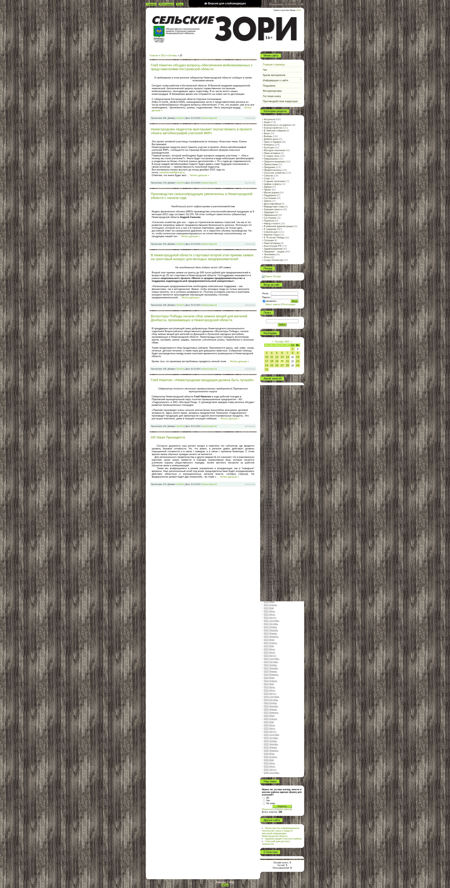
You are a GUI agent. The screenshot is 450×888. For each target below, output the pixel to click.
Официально (271, 215)
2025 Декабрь (271, 744)
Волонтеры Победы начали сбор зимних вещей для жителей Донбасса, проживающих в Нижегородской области (199, 318)
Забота (267, 201)
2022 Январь (270, 595)
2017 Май (269, 418)
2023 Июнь (269, 649)
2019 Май (269, 494)
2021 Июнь (269, 573)
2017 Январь (270, 405)
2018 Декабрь (271, 478)
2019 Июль (269, 500)
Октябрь (172, 55)
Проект (267, 189)
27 (282, 365)
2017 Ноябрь (270, 437)
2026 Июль (269, 766)
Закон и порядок (272, 142)
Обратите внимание (274, 161)
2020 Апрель (270, 529)
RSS (299, 10)
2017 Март (269, 411)
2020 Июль (269, 538)
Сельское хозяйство (274, 172)
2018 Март (269, 449)
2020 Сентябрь (271, 544)
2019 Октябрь (271, 510)
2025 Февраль (271, 712)
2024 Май (269, 684)
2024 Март (269, 677)
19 (276, 361)
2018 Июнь (269, 459)
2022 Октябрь (271, 624)
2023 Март (269, 639)
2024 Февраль (271, 674)
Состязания (270, 198)
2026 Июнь (269, 763)
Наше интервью (272, 153)
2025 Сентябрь (271, 734)
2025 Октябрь (271, 738)
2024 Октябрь (271, 700)
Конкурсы (269, 144)
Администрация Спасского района (283, 838)
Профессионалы (272, 170)
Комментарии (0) (209, 118)
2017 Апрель (270, 415)
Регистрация (166, 4)
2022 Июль (269, 614)
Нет (268, 800)
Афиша (268, 187)
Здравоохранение (273, 248)
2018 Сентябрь (271, 468)
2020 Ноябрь (270, 551)
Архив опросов (284, 809)
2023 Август (270, 655)
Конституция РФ (272, 246)
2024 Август (270, 693)
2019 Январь (270, 481)
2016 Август (270, 389)
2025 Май (269, 722)
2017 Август (270, 427)
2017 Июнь (269, 421)
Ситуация (269, 240)
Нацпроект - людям (274, 251)
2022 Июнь (269, 611)
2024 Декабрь (271, 706)
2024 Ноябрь (270, 703)
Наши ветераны (272, 243)
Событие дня (271, 232)
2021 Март (269, 563)
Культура (269, 147)
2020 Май (269, 532)
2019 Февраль (271, 484)
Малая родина (271, 192)
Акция (267, 122)
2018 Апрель (270, 453)
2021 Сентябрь (271, 582)
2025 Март (269, 715)
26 (276, 365)
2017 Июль (269, 424)
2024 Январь (270, 671)
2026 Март (269, 753)
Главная (151, 4)
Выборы (268, 136)
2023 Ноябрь (270, 665)
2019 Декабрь (271, 516)
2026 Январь (270, 747)
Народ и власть (272, 223)
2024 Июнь (269, 687)
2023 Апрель (270, 643)
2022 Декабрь (271, 630)
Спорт (267, 178)
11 (271, 356)
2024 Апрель (270, 681)
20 (282, 361)
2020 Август (270, 541)
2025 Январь (270, 709)
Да (267, 797)
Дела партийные (272, 203)
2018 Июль (269, 462)
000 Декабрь (270, 386)
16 (297, 356)
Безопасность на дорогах (277, 125)
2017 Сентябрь (271, 430)
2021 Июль (269, 576)
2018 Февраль (271, 446)
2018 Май (269, 456)
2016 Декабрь (271, 402)
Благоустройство (273, 127)
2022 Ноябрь (270, 627)
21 (287, 361)
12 (276, 356)
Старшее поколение (274, 181)
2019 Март (269, 487)
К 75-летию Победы (274, 237)
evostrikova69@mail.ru (172, 172)
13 (282, 356)
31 (266, 369)
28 (287, 365)
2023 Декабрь (271, 668)
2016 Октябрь (271, 396)
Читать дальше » (199, 175)
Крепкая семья (272, 234)
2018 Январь (270, 443)
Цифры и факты (272, 184)
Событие (268, 175)
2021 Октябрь (271, 586)
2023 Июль (269, 652)
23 (297, 361)
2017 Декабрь (271, 440)
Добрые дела (271, 139)
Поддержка (270, 195)
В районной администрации (278, 226)
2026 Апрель (270, 757)
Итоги (267, 257)
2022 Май (269, 608)
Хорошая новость (273, 209)
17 (266, 361)
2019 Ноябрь (270, 513)
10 (266, 356)
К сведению (270, 229)
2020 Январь (270, 519)
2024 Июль (269, 690)
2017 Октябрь (271, 434)
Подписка (269, 220)
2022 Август (270, 617)
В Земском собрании (275, 130)
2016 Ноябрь (270, 399)
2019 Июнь (269, 497)
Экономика (269, 254)
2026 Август (270, 769)
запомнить (271, 301)
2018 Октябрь (271, 472)
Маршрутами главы (274, 206)
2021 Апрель (270, 567)
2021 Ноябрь (270, 589)
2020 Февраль (271, 522)
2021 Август (270, 579)
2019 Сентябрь (271, 506)
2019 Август (270, 503)
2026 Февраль (271, 750)
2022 (163, 55)
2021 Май (269, 570)
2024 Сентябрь (271, 696)
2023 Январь (270, 633)
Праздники (269, 167)
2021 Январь (270, 557)
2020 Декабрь (271, 554)
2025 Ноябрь (270, 741)
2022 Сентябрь (271, 620)
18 (271, 361)
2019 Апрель (270, 491)
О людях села (271, 156)
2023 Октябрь (271, 662)
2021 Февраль (271, 560)
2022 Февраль (271, 598)
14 (287, 356)
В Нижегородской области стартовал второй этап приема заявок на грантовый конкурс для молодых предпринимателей (202, 257)
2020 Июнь (269, 535)
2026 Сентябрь (271, 772)
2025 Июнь (269, 725)
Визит (267, 133)
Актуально (269, 119)
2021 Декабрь (271, 592)
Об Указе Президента (168, 437)
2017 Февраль (271, 408)
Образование (271, 158)
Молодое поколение (274, 150)
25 (271, 365)
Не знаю (270, 803)
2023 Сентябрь (271, 658)
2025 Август (270, 731)
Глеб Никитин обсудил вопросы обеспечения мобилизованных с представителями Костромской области (202, 67)
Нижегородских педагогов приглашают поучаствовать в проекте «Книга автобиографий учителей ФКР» (201, 131)
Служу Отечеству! (274, 260)
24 (266, 365)
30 (297, 365)
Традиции (269, 212)
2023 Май (269, 646)
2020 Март (269, 525)
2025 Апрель (270, 719)
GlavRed (180, 118)
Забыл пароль (272, 304)
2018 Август (270, 465)
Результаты (268, 809)
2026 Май (269, 760)
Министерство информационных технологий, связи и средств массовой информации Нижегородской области (281, 832)
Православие (271, 164)
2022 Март (269, 601)
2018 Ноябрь (270, 475)
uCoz (225, 885)
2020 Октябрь (271, 548)
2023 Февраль (271, 636)
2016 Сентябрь (271, 393)
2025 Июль (269, 728)
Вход (179, 4)
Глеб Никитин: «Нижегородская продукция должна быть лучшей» (202, 380)
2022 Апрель (270, 605)
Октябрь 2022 (282, 341)
